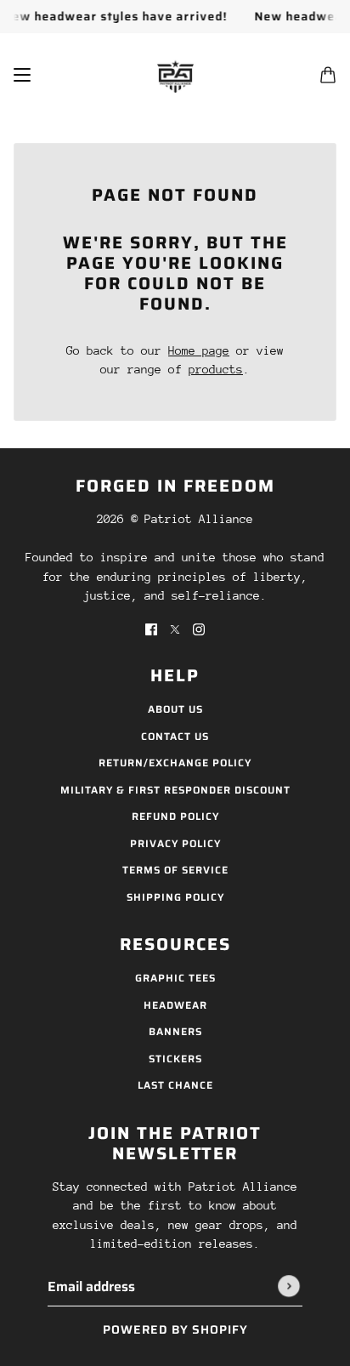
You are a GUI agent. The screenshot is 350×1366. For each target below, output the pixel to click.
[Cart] (327, 74)
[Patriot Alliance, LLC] (175, 74)
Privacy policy (175, 843)
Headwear (175, 1005)
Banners (175, 1031)
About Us (175, 709)
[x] (175, 629)
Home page (198, 350)
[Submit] (289, 1286)
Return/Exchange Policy (175, 762)
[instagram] (199, 629)
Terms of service (175, 870)
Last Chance (175, 1085)
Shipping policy (175, 897)
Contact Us (175, 736)
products (216, 369)
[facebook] (151, 629)
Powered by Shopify (175, 1329)
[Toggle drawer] (22, 75)
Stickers (175, 1058)
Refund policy (175, 816)
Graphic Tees (175, 978)
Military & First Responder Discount (175, 790)
